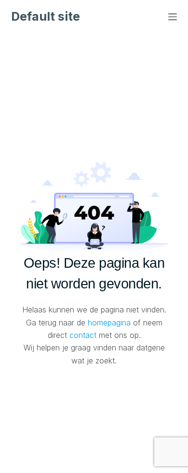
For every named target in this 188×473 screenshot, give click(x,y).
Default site (45, 16)
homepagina (109, 322)
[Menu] (172, 16)
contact (82, 335)
